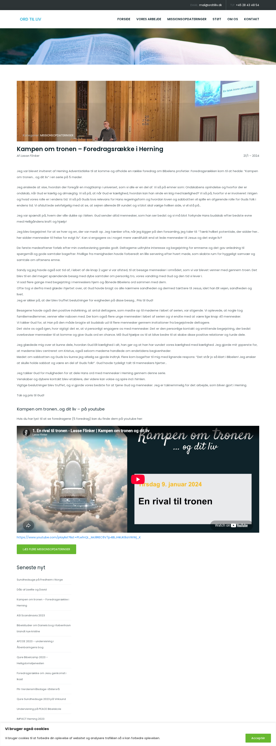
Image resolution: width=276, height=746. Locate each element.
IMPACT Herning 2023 (30, 719)
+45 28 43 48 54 (247, 5)
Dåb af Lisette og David (32, 589)
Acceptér (258, 738)
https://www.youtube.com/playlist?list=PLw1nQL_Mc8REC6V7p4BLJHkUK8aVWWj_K (79, 537)
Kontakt (251, 19)
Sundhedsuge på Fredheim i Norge (40, 580)
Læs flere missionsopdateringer (46, 549)
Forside (123, 19)
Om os (232, 19)
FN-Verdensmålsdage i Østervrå (38, 689)
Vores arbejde (148, 19)
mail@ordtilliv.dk (210, 5)
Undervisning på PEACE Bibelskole (39, 709)
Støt (217, 19)
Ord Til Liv (30, 19)
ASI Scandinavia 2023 (31, 615)
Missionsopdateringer (186, 19)
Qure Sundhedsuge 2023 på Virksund (41, 699)
